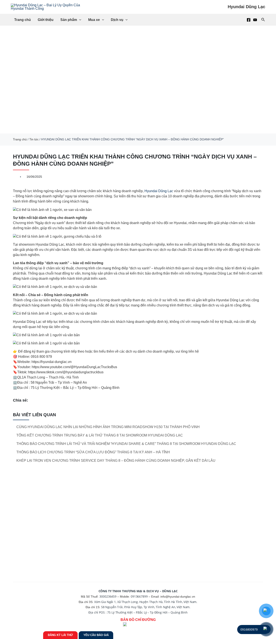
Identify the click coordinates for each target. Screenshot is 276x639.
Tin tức (34, 139)
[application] (79, 20)
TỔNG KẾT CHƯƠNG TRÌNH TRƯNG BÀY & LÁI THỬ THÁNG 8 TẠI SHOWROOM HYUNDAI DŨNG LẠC (99, 435)
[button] (4, 79)
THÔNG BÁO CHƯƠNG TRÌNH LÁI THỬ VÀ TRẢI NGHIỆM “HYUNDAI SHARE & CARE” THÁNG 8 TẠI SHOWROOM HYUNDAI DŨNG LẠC (126, 444)
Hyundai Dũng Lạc (158, 191)
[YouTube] (255, 20)
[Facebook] (249, 20)
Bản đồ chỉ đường (138, 620)
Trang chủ (20, 139)
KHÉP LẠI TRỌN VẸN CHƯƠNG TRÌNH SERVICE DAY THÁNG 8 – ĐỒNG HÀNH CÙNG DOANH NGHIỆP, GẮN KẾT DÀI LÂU (115, 460)
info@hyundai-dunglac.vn (177, 596)
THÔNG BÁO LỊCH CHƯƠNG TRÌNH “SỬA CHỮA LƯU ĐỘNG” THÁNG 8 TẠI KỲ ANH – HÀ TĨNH (93, 452)
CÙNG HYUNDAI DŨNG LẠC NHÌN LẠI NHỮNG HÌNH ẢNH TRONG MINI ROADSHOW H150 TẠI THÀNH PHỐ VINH (108, 427)
